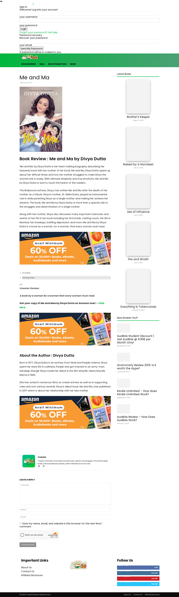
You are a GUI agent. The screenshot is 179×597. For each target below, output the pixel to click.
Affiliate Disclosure (32, 575)
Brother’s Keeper (138, 117)
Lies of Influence (138, 212)
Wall (42, 64)
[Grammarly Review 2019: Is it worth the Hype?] (138, 357)
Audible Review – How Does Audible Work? (136, 418)
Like (156, 567)
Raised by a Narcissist (138, 164)
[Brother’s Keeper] (138, 97)
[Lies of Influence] (138, 191)
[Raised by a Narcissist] (138, 144)
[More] (84, 441)
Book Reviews (28, 64)
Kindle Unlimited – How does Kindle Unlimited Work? (137, 392)
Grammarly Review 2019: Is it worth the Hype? (136, 366)
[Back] (33, 4)
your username (28, 16)
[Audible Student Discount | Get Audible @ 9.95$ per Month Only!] (138, 328)
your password (28, 25)
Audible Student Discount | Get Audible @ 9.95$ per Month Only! (135, 339)
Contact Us (27, 571)
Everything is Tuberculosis (138, 307)
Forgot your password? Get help (39, 32)
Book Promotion (57, 64)
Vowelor (42, 457)
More (73, 64)
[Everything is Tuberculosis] (138, 286)
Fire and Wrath (138, 259)
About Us (26, 567)
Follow (154, 573)
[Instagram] (40, 466)
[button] (156, 56)
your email (26, 45)
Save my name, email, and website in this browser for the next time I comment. (61, 525)
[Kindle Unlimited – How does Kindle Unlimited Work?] (138, 383)
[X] (44, 466)
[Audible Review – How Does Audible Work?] (138, 409)
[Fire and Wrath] (138, 239)
